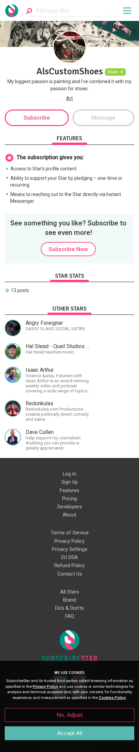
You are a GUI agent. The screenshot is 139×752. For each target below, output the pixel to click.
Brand (69, 600)
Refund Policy (69, 565)
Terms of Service (70, 533)
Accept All (69, 733)
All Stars (69, 592)
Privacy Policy (69, 541)
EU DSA (69, 557)
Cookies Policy (112, 698)
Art (69, 98)
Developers (69, 507)
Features (69, 490)
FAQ (69, 616)
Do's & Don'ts (69, 608)
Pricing (69, 498)
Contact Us (69, 574)
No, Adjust (70, 715)
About (69, 515)
